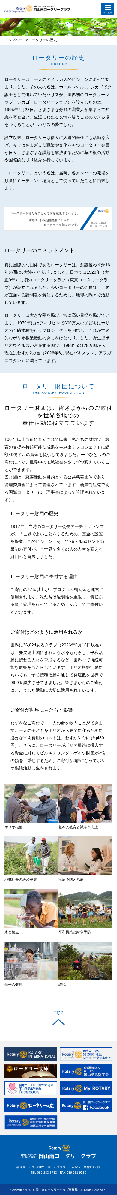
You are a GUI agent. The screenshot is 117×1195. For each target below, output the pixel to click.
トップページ (15, 40)
